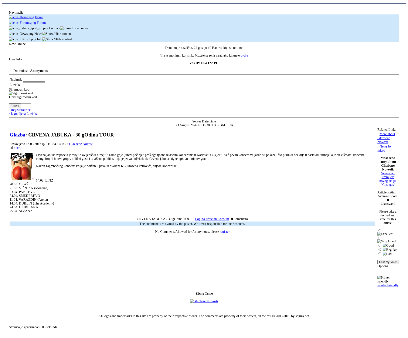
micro (17, 147)
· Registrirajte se (20, 110)
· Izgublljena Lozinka (23, 113)
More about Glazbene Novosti (386, 138)
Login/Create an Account (212, 219)
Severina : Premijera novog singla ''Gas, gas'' (388, 178)
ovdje (244, 55)
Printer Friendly (387, 285)
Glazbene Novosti (81, 144)
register (225, 231)
